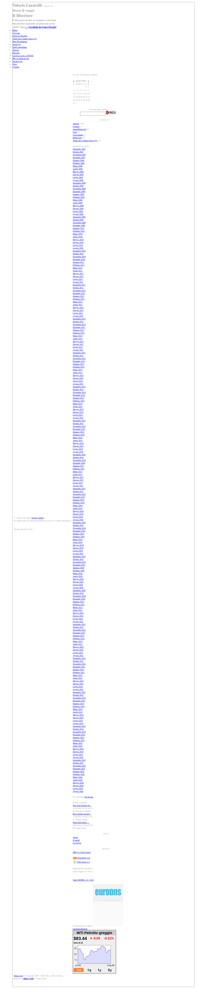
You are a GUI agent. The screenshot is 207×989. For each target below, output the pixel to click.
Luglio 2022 (78, 652)
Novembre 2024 (79, 731)
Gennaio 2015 (78, 397)
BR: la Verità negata (21, 58)
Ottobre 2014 (78, 389)
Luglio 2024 (78, 720)
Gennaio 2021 (78, 601)
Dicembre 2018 (79, 530)
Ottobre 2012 (78, 321)
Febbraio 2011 (78, 265)
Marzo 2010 (77, 233)
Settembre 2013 (79, 352)
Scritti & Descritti (20, 35)
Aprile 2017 (77, 474)
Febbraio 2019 (78, 536)
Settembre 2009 (79, 216)
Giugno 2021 (78, 615)
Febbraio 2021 (78, 604)
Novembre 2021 (79, 629)
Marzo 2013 (77, 335)
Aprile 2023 (77, 678)
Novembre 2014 (79, 392)
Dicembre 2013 (79, 361)
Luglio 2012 (78, 313)
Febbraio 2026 (78, 774)
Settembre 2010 (79, 250)
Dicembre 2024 (79, 734)
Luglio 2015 (78, 414)
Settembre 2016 (79, 454)
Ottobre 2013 (78, 355)
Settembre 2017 (79, 488)
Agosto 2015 (78, 417)
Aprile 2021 (77, 610)
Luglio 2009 (78, 211)
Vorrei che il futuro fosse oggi (25, 38)
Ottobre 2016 (78, 457)
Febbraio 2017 (78, 468)
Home (15, 30)
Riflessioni (77, 137)
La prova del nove (80, 928)
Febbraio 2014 (78, 366)
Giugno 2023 (78, 683)
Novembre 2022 (79, 663)
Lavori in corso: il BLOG (23, 55)
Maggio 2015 (78, 409)
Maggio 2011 (78, 273)
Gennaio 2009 (78, 194)
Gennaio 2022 (78, 635)
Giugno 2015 (78, 412)
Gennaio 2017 (78, 465)
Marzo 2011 (77, 267)
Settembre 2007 (79, 149)
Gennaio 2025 (78, 737)
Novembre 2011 (79, 290)
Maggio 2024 (78, 714)
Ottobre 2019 (78, 559)
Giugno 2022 (78, 649)
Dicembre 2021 (79, 632)
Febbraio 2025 (78, 740)
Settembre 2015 (79, 420)
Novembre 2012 (79, 324)
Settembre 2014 (79, 386)
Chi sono (16, 33)
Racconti (16, 52)
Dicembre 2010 (79, 259)
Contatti (16, 66)
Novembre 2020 (79, 596)
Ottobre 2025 (78, 762)
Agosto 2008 (78, 180)
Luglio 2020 (78, 584)
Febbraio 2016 (78, 434)
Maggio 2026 (78, 782)
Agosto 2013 (78, 349)
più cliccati (88, 796)
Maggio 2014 (78, 375)
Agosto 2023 (78, 689)
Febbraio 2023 (78, 672)
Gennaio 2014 (78, 364)
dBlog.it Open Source (82, 852)
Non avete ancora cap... (82, 805)
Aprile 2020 (77, 576)
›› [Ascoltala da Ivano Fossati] (40, 27)
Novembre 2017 (79, 494)
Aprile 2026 (77, 779)
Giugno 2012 (78, 310)
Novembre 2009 (79, 222)
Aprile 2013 (77, 338)
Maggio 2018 (78, 511)
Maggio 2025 (78, 748)
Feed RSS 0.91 (83, 857)
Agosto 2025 (78, 757)
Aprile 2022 (77, 644)
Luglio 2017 (78, 482)
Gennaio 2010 (78, 228)
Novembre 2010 (79, 256)
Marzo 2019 (77, 539)
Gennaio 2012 (78, 296)
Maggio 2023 (78, 680)
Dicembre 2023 (79, 700)
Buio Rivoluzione (20, 41)
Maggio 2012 (78, 307)
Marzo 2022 (77, 641)
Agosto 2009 (78, 214)
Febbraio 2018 (78, 502)
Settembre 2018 (79, 522)
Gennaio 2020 (78, 567)
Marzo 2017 (77, 471)
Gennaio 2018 (78, 499)
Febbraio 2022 (78, 638)
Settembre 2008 (79, 182)
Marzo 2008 (77, 165)
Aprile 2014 (77, 372)
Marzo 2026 (77, 777)
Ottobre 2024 (78, 729)
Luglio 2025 (78, 754)
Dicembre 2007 (79, 157)
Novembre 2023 (79, 697)
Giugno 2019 (78, 547)
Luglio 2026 (78, 788)
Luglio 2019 (78, 550)
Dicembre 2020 (79, 598)
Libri (75, 132)
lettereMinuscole (79, 129)
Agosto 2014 (78, 383)
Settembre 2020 (79, 590)
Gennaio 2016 (78, 431)
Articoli (16, 50)
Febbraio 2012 (78, 298)
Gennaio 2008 (78, 160)
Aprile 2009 (77, 202)
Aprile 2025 (77, 745)
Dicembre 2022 (79, 666)
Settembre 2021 (79, 624)
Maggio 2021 (78, 613)
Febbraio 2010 (78, 231)
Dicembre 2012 (79, 327)
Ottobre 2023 (78, 695)
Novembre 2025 (79, 765)
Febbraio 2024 (78, 706)
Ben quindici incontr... (82, 813)
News (15, 64)
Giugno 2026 (78, 785)
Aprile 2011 (77, 270)
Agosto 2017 (78, 485)
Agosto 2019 (78, 553)
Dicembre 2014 (79, 395)
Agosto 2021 (78, 621)
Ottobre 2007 (78, 151)
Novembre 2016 (79, 460)
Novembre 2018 (79, 528)
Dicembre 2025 (79, 768)
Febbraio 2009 (78, 197)
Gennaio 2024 (78, 703)
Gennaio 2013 (78, 330)
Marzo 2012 (77, 301)
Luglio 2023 (78, 686)
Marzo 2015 (77, 403)
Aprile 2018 (77, 508)
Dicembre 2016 (79, 463)
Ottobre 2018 (78, 525)
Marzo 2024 (77, 709)
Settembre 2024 (79, 726)
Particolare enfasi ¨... (81, 822)
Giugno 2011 (78, 276)
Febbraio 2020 (78, 570)
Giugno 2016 (78, 446)
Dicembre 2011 (79, 293)
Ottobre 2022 (78, 661)
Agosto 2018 (78, 519)
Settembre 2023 (79, 692)
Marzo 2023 (77, 675)
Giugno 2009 (78, 208)
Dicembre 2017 (79, 497)
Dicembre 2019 (79, 564)
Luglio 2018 (78, 516)
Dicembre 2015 (79, 429)
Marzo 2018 (77, 505)
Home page (18, 975)
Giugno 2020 (78, 581)
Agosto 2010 (78, 248)
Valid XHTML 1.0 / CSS (83, 879)
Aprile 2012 (77, 304)
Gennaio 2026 (78, 771)
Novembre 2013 (79, 358)
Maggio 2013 (78, 341)
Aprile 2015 (77, 406)
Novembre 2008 (79, 188)
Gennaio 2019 (78, 533)
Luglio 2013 (78, 347)
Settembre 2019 (79, 556)
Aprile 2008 (77, 168)
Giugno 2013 (78, 344)
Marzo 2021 (77, 607)
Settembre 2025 (79, 760)
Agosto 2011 (78, 281)
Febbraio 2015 (78, 400)
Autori (75, 837)
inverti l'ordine (37, 517)
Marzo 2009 (77, 199)
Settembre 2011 (79, 284)
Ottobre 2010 (78, 253)
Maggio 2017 (78, 477)
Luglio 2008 (78, 177)
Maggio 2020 (78, 579)
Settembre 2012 (79, 318)
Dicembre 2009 (79, 225)
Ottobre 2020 (78, 593)
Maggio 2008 (78, 171)
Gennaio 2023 (78, 669)
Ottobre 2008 (78, 185)
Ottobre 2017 (78, 491)
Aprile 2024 (77, 712)
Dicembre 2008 (79, 191)
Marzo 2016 (77, 437)
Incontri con (17, 61)
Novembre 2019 (79, 562)
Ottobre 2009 (78, 219)
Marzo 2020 (77, 573)
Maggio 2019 (78, 545)
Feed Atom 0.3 (83, 861)
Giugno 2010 (78, 242)
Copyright (77, 842)
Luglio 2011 (78, 279)
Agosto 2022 (78, 655)
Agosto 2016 (78, 451)
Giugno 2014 (78, 378)
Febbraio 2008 (78, 163)
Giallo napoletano (20, 47)
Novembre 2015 (79, 426)
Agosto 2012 (78, 315)
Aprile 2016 (77, 440)
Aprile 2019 (77, 542)
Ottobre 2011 (78, 287)
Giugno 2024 (78, 717)
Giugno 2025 (78, 751)
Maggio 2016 (78, 443)
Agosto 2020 (78, 587)
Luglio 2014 (78, 381)
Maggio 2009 (78, 205)
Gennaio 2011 (78, 262)
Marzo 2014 (77, 369)
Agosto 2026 (78, 791)
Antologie (17, 44)
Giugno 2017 (78, 480)
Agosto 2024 (78, 723)
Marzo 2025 (77, 743)
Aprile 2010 (77, 236)
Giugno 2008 (78, 174)
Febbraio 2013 (78, 332)
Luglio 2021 (78, 618)
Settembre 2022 (79, 658)
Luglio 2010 (78, 245)
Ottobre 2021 (78, 627)
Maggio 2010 (78, 239)
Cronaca (76, 126)
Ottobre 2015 (78, 423)
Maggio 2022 (78, 646)
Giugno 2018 (78, 513)
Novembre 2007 (79, 154)
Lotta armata (78, 134)
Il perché (76, 840)
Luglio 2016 (78, 448)
